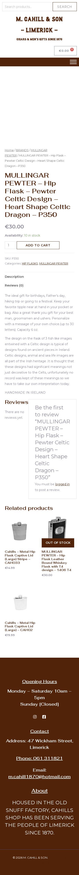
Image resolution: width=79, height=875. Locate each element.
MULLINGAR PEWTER (53, 263)
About (39, 791)
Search (64, 7)
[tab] (39, 276)
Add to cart (38, 245)
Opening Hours (39, 681)
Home (9, 150)
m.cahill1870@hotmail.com (39, 776)
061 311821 (39, 758)
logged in (62, 484)
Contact (39, 731)
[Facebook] (44, 717)
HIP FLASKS (30, 263)
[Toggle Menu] (73, 62)
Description (14, 277)
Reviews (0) (14, 285)
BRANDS (22, 150)
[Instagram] (35, 717)
